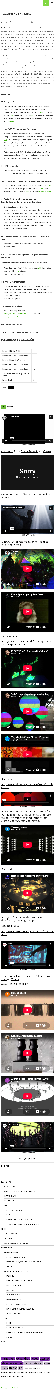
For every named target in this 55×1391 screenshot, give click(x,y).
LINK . (42, 189)
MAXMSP (13, 1368)
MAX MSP (9, 1337)
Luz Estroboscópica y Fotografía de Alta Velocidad (24, 1332)
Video (3, 1342)
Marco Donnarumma (14, 820)
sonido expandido (18, 1376)
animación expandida (21, 1372)
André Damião (29, 451)
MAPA (11, 121)
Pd (44, 1368)
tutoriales (45, 1358)
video (34, 1358)
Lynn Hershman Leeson (14, 1299)
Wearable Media (9, 1187)
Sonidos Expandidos (11, 1234)
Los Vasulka (10, 1290)
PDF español (41, 112)
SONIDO (3, 1229)
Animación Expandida (9, 1159)
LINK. (50, 185)
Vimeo (47, 451)
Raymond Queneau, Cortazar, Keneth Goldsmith (23, 1262)
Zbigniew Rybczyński (13, 1314)
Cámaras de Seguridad (14, 1285)
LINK (11, 115)
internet (3, 1376)
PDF (32, 115)
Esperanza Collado (45, 192)
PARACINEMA (10, 1276)
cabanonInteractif (12, 494)
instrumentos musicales (35, 1372)
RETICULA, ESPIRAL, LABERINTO (16, 1257)
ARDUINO (7, 1205)
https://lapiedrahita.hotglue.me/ (19, 314)
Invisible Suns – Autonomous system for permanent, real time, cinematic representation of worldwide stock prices (27, 814)
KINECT (8, 1323)
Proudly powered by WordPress (11, 1388)
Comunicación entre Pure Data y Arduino (21, 1220)
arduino (47, 1363)
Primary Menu (52, 3)
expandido (23, 1358)
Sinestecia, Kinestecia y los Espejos (16, 1271)
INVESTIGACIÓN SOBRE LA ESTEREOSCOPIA (20, 1309)
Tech (5, 1318)
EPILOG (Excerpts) (12, 541)
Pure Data (5, 984)
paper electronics (31, 1368)
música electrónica (7, 1372)
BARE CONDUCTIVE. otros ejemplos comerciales (20, 1191)
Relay (8, 1215)
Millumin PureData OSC (14, 1328)
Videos (10, 407)
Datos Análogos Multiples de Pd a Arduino (24, 1224)
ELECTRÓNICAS (6, 1182)
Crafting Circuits (10, 1196)
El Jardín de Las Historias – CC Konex (23, 976)
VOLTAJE (9, 1267)
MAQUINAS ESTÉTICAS (11, 1252)
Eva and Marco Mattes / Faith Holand (19, 1281)
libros (40, 1368)
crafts (5, 1368)
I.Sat (4, 979)
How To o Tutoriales (14, 1210)
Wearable (47, 1372)
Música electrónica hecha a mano (16, 1243)
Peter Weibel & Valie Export (16, 1304)
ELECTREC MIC (8, 1238)
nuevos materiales (33, 1363)
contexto (9, 1376)
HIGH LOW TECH (9, 1201)
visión (20, 1368)
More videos (7, 1166)
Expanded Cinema (7, 1248)
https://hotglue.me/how (12, 317)
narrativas (8, 1358)
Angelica (25, 984)
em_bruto (7, 451)
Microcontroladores (12, 1363)
